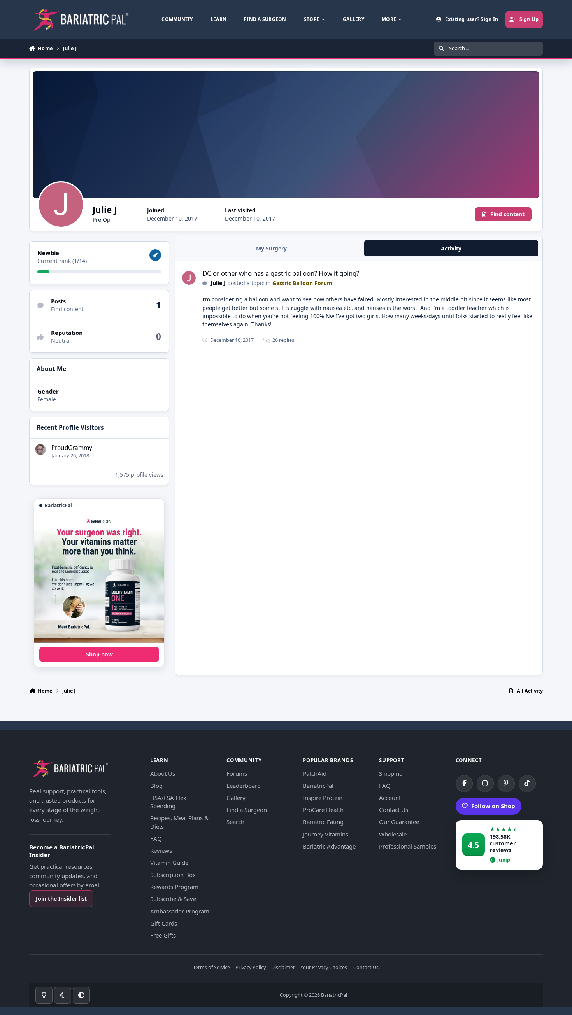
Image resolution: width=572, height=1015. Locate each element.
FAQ (156, 838)
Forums (236, 773)
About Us (162, 773)
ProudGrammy (71, 448)
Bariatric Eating (323, 822)
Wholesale (393, 834)
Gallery (236, 798)
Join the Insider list (61, 898)
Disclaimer (283, 968)
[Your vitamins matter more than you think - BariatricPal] (99, 578)
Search (235, 822)
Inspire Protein (322, 798)
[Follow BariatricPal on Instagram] (485, 783)
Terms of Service (211, 968)
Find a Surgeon (246, 810)
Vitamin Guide (169, 862)
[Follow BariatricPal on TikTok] (527, 783)
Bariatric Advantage (329, 846)
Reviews (161, 850)
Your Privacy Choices (323, 968)
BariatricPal (318, 785)
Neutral (61, 340)
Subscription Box (173, 874)
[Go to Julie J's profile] (189, 278)
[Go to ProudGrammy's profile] (40, 449)
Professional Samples (407, 846)
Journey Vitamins (325, 834)
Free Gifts (163, 935)
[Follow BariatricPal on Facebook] (464, 783)
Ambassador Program (179, 911)
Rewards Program (174, 887)
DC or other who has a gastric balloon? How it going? (280, 273)
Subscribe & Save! (174, 899)
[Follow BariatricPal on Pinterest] (506, 783)
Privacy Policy (250, 968)
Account (390, 798)
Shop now (99, 654)
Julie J (218, 283)
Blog (156, 785)
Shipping (391, 773)
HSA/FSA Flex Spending (168, 802)
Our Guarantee (399, 822)
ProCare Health (323, 810)
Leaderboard (243, 785)
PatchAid (314, 773)
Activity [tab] (451, 248)
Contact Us (393, 810)
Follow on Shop (493, 806)
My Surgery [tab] (271, 248)
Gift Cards (163, 923)
